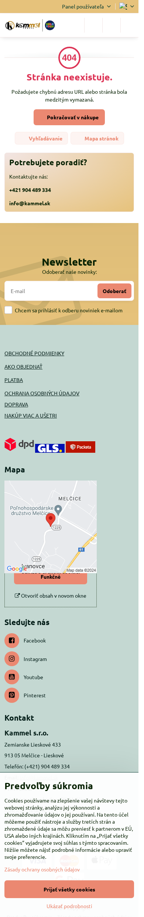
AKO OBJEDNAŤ (23, 366)
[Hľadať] (93, 25)
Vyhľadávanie (45, 138)
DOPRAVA (16, 404)
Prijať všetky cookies (69, 889)
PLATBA (13, 379)
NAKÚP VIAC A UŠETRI (30, 415)
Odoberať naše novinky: (69, 271)
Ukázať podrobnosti (69, 906)
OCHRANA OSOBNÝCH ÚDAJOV (41, 393)
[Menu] (129, 25)
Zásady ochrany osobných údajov (42, 869)
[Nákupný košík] (111, 25)
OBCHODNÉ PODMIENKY (34, 353)
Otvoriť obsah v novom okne (53, 595)
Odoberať (114, 291)
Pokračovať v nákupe (72, 117)
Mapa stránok (101, 138)
